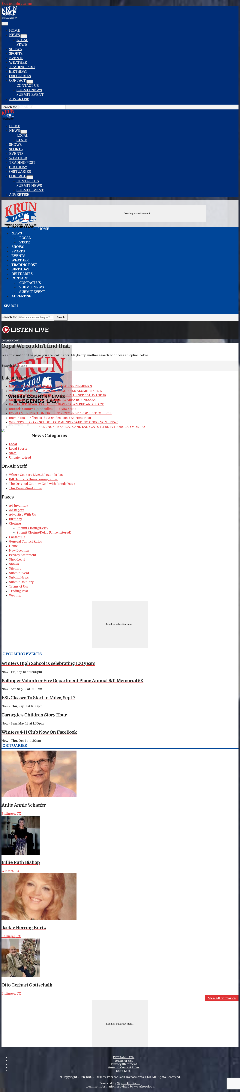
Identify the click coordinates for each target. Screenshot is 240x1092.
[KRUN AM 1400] (9, 18)
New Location (19, 550)
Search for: (10, 107)
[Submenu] (23, 36)
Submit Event (30, 95)
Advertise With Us (22, 514)
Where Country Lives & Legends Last (36, 475)
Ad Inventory (18, 505)
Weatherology (144, 1086)
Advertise (19, 99)
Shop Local (17, 559)
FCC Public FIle (123, 1057)
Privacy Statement (22, 555)
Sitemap (15, 568)
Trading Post (22, 67)
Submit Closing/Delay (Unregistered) (43, 532)
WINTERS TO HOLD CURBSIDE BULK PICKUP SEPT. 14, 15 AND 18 (57, 395)
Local (22, 40)
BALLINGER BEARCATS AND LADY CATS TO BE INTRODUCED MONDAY (92, 427)
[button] (3, 311)
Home (14, 30)
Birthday (18, 72)
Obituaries (20, 76)
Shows (15, 49)
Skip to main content (17, 3)
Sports (15, 54)
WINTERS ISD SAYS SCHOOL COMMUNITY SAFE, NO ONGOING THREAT (63, 422)
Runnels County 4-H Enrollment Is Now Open (42, 409)
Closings (15, 523)
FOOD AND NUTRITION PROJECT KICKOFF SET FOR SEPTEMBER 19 (60, 413)
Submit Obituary (21, 582)
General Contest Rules (25, 541)
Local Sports (18, 448)
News (14, 35)
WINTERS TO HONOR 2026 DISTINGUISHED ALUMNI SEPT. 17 (56, 391)
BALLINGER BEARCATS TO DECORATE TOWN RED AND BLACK (56, 404)
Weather (18, 63)
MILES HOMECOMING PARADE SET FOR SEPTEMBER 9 (50, 386)
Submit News (29, 90)
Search (60, 317)
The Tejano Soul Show (25, 488)
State (21, 45)
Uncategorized (20, 457)
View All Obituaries (222, 998)
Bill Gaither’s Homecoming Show (33, 479)
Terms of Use (18, 586)
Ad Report (16, 510)
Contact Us (27, 86)
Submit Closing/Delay (32, 528)
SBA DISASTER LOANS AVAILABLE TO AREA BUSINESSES (52, 400)
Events (16, 58)
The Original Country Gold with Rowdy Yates (42, 484)
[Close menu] (5, 23)
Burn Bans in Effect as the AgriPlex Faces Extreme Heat (50, 418)
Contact (17, 81)
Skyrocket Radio (128, 1083)
